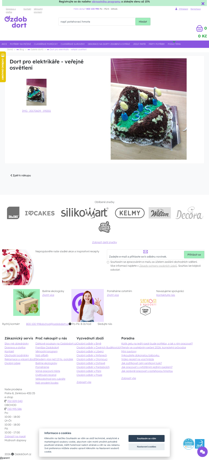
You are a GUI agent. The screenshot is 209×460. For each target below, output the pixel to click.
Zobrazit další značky (104, 242)
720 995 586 (14, 408)
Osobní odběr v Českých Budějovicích (99, 347)
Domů (10, 49)
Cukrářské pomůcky (46, 44)
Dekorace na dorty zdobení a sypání (109, 44)
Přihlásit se (194, 254)
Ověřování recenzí (45, 374)
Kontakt (27, 9)
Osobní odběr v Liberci (90, 351)
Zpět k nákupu (21, 175)
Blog (21, 49)
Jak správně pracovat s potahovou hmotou (147, 371)
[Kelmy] (130, 213)
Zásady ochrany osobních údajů (158, 265)
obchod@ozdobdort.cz (55, 324)
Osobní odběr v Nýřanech (92, 355)
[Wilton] (160, 213)
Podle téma (174, 44)
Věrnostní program (38, 10)
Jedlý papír (139, 44)
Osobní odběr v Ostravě (91, 363)
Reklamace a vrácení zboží (20, 359)
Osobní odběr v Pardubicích (93, 367)
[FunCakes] (104, 227)
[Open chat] (202, 450)
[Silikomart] (85, 213)
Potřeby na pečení (20, 44)
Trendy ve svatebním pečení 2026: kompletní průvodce (153, 347)
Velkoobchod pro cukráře (50, 378)
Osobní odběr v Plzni (89, 371)
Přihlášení (183, 9)
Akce (4, 44)
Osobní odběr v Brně (89, 343)
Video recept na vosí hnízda (137, 359)
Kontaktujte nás (165, 295)
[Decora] (189, 213)
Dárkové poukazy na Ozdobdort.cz (56, 343)
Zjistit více (48, 295)
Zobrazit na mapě (15, 436)
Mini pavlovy (128, 351)
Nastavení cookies (146, 446)
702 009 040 (15, 401)
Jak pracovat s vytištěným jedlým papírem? (146, 367)
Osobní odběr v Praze (89, 374)
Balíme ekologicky (46, 363)
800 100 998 (33, 324)
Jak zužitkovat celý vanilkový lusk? (141, 363)
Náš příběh (41, 355)
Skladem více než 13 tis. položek (54, 359)
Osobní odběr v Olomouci (92, 359)
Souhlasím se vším (146, 438)
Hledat (143, 21)
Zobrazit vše (84, 382)
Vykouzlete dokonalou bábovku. (140, 355)
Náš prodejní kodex (46, 382)
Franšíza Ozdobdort (47, 347)
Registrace (196, 9)
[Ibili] (13, 213)
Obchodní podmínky (17, 355)
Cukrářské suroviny (73, 44)
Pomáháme (42, 367)
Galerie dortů (36, 49)
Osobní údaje (12, 363)
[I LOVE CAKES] (40, 213)
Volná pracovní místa (47, 371)
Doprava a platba (11, 10)
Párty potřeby (157, 44)
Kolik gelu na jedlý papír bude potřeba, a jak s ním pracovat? (157, 343)
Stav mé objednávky (17, 343)
